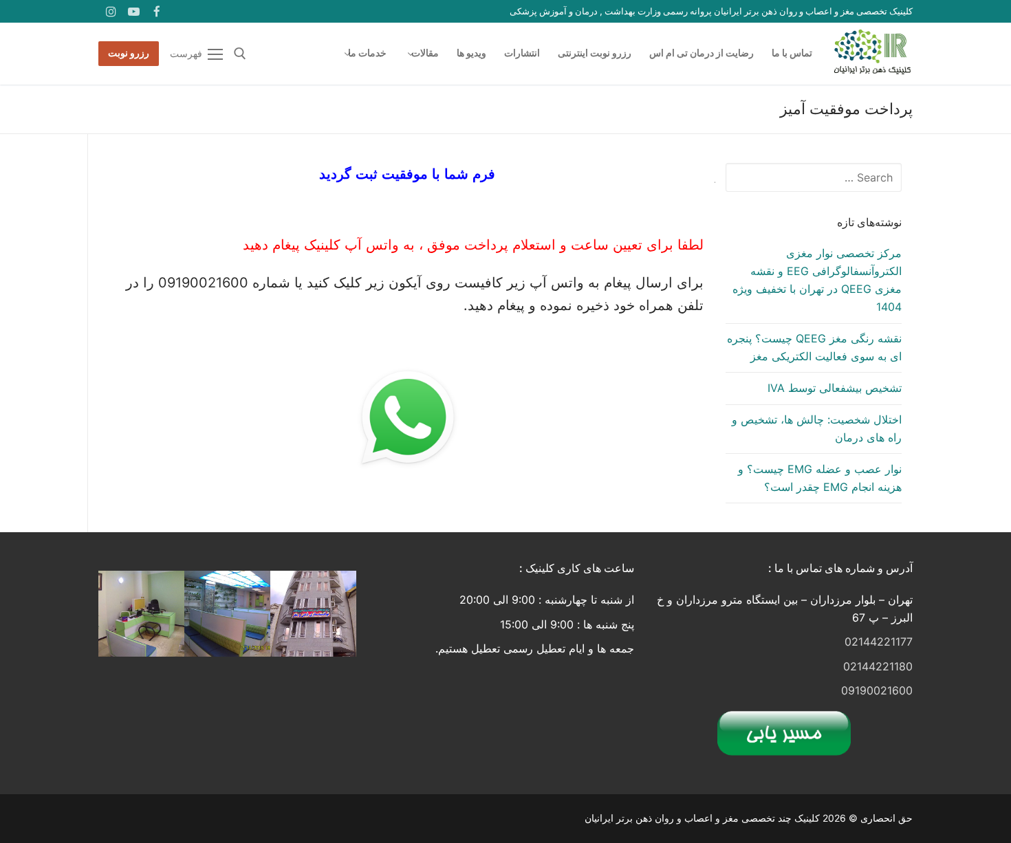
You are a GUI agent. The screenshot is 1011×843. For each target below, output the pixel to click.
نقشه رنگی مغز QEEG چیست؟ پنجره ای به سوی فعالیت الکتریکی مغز (814, 347)
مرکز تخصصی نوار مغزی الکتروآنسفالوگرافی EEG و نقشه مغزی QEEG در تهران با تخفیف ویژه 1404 (817, 280)
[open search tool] (240, 53)
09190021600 (877, 690)
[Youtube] (134, 11)
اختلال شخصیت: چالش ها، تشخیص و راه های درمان (817, 428)
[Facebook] (157, 11)
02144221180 (878, 666)
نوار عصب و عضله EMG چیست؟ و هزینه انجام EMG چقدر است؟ (820, 478)
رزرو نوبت (129, 52)
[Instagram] (111, 11)
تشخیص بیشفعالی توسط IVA (835, 388)
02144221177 (879, 641)
